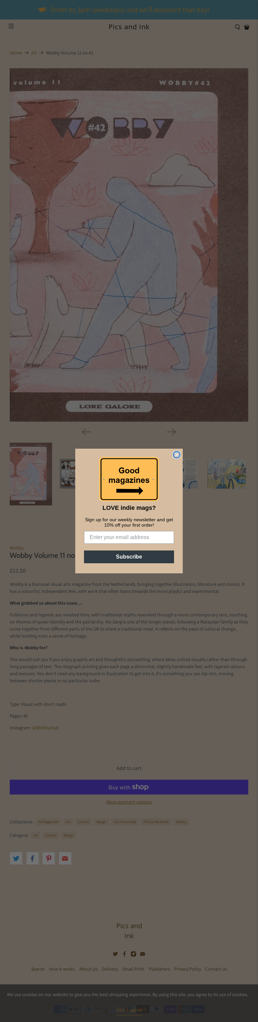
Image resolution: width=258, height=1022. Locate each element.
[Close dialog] (176, 454)
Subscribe (129, 557)
